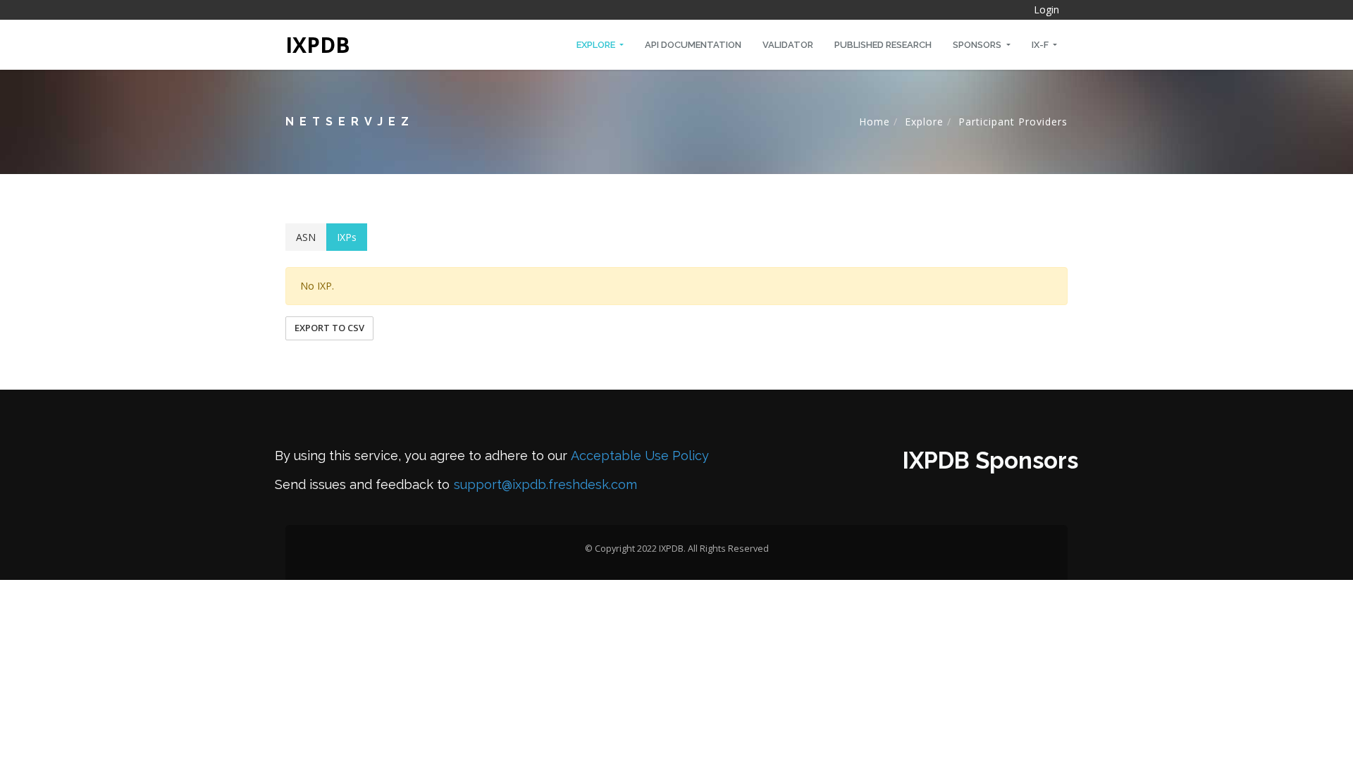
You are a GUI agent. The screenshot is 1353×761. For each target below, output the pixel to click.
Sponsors (978, 44)
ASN (306, 237)
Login (1046, 9)
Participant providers (1013, 121)
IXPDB (317, 44)
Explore (596, 44)
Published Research (883, 44)
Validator (787, 44)
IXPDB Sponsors (990, 460)
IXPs (347, 237)
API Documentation (693, 44)
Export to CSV (329, 327)
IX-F (1041, 44)
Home (874, 121)
